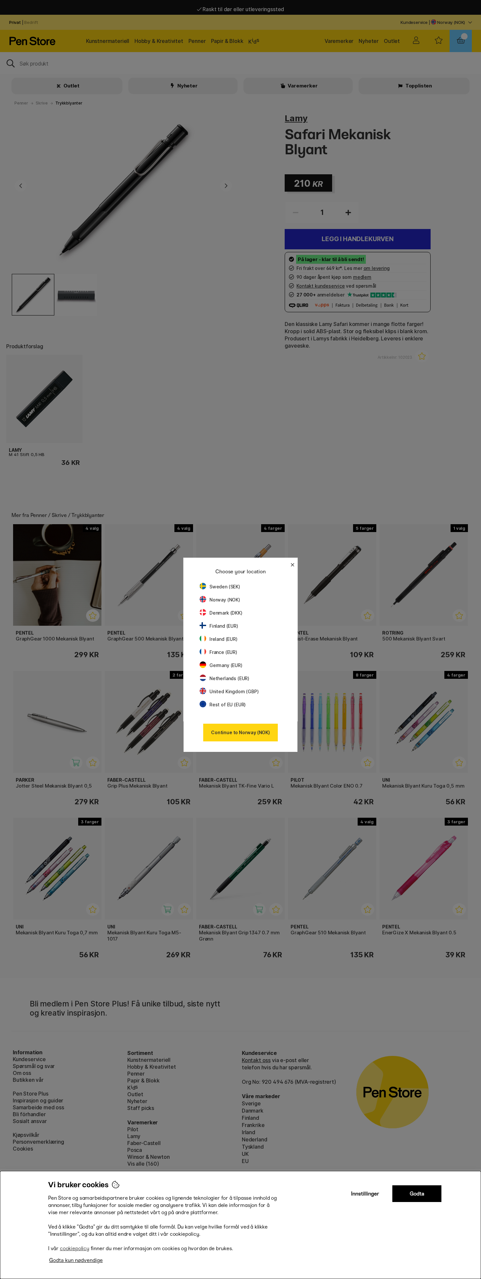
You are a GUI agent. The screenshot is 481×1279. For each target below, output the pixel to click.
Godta (417, 1194)
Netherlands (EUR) (229, 678)
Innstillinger (365, 1194)
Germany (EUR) (225, 665)
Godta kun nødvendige (76, 1260)
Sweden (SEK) (224, 586)
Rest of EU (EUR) (227, 704)
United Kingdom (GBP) (233, 691)
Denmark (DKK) (225, 613)
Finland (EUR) (223, 626)
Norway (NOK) (224, 599)
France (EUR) (223, 652)
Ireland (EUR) (223, 639)
